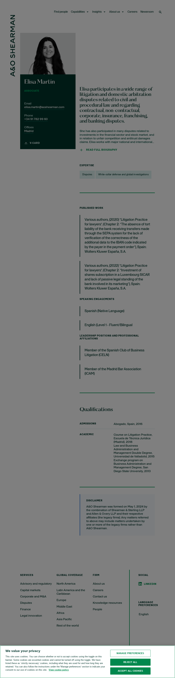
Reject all (130, 662)
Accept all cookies (130, 671)
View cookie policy (59, 670)
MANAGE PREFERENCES (130, 653)
